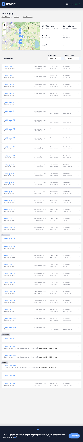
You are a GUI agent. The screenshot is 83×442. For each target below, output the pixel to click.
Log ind (69, 4)
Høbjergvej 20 (9, 246)
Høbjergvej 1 (9, 66)
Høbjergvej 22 (9, 264)
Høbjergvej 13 (9, 201)
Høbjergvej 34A (10, 355)
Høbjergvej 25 (9, 291)
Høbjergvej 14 (9, 209)
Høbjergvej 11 (9, 192)
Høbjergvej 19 (9, 239)
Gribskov (16, 17)
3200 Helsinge (27, 17)
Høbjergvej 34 (9, 346)
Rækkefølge (69, 55)
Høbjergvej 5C (9, 129)
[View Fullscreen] (4, 32)
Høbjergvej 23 (9, 273)
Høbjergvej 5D (9, 138)
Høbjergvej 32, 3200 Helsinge (47, 348)
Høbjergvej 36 (9, 383)
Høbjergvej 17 (9, 218)
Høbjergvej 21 (9, 255)
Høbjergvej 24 (9, 282)
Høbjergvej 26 (9, 300)
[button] (61, 4)
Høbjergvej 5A (9, 111)
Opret (77, 4)
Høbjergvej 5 (9, 102)
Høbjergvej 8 (9, 174)
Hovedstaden (6, 17)
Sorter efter (52, 55)
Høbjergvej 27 (9, 309)
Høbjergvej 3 (9, 84)
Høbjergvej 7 (9, 165)
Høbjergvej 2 (9, 75)
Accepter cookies (75, 436)
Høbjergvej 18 (9, 227)
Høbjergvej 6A (9, 147)
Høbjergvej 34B (10, 365)
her (15, 438)
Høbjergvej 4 (9, 93)
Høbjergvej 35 (9, 375)
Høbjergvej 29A (10, 318)
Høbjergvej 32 (9, 338)
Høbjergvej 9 (9, 183)
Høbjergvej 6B (9, 156)
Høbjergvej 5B (9, 120)
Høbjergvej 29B (10, 327)
